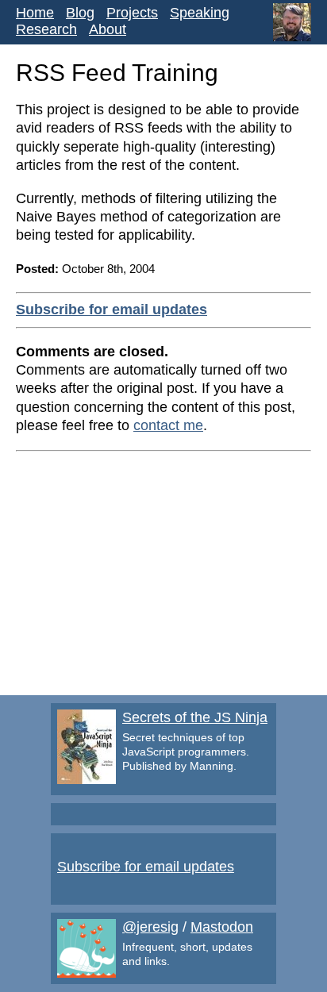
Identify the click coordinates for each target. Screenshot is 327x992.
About (107, 29)
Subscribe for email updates (111, 309)
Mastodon (221, 927)
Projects (132, 13)
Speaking (199, 13)
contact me (168, 425)
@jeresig (150, 927)
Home (35, 13)
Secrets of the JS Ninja (194, 717)
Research (46, 29)
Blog (80, 13)
